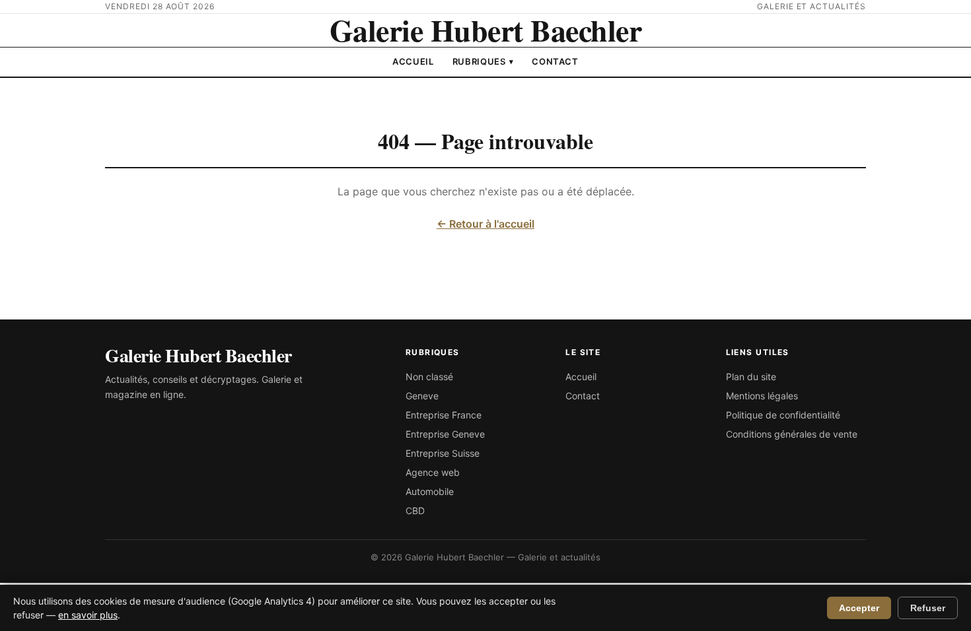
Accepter (859, 608)
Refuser (927, 608)
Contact (555, 61)
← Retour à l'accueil (485, 223)
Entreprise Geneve (445, 434)
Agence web (433, 472)
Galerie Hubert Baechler (486, 30)
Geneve (422, 395)
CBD (415, 510)
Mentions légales (762, 395)
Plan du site (751, 376)
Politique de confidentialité (783, 414)
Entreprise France (444, 414)
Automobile (430, 491)
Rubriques (483, 61)
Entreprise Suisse (443, 453)
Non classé (429, 376)
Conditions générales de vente (791, 434)
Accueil (413, 61)
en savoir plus (88, 614)
